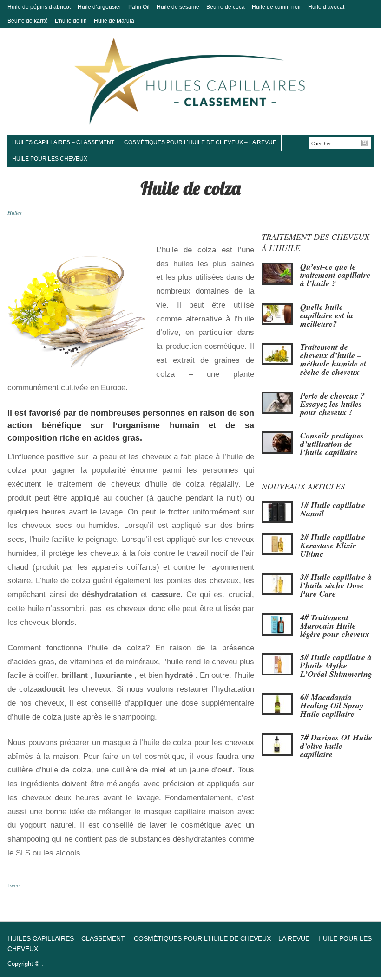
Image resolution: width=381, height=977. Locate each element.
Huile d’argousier (99, 7)
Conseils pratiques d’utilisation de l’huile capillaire (332, 444)
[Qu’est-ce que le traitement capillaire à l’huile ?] (277, 273)
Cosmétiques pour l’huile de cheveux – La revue (200, 142)
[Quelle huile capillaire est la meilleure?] (277, 313)
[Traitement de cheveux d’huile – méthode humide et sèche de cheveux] (277, 353)
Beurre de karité (27, 21)
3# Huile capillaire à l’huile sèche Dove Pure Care (336, 585)
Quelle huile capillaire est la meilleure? (326, 315)
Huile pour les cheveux (49, 158)
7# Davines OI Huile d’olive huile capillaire (336, 746)
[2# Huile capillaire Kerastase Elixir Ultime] (277, 543)
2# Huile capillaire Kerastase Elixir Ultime (332, 545)
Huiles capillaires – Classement (63, 142)
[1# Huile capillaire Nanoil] (277, 511)
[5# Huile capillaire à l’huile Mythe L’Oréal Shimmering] (277, 664)
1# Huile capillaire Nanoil (332, 509)
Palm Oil (139, 7)
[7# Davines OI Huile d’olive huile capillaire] (277, 744)
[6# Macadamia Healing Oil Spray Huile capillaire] (277, 703)
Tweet (14, 885)
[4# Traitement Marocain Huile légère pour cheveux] (277, 623)
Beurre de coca (225, 7)
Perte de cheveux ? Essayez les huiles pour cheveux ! (332, 404)
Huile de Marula (114, 21)
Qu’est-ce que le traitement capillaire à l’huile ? (335, 275)
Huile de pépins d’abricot (39, 7)
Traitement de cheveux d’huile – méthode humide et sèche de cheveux (333, 359)
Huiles (14, 212)
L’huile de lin (71, 21)
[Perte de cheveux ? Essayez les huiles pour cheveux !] (277, 401)
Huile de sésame (178, 7)
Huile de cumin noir (276, 7)
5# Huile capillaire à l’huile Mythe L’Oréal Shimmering (336, 665)
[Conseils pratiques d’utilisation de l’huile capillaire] (277, 442)
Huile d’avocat (326, 7)
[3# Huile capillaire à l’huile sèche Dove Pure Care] (277, 583)
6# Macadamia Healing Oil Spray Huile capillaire (331, 705)
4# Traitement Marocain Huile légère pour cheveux (334, 625)
